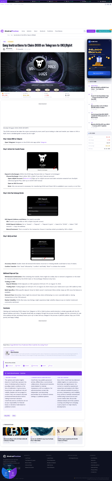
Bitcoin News (28, 462)
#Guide (14, 415)
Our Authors (94, 462)
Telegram (43, 142)
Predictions (50, 31)
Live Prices (27, 458)
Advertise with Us (95, 465)
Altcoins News (28, 465)
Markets (29, 31)
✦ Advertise (91, 31)
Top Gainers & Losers (30, 460)
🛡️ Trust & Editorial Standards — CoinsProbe (42, 373)
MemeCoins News (29, 467)
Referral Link (27, 178)
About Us (93, 460)
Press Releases (50, 467)
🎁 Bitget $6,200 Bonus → (103, 31)
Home (23, 31)
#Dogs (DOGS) (7, 415)
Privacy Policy (94, 469)
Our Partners (94, 458)
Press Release (58, 31)
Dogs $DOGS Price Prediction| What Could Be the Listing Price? (29, 345)
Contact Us (93, 472)
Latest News (50, 458)
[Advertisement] (56, 16)
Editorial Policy (94, 467)
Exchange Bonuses (73, 458)
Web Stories (50, 465)
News (35, 31)
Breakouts (42, 31)
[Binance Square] (110, 4)
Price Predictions (51, 460)
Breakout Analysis (51, 462)
